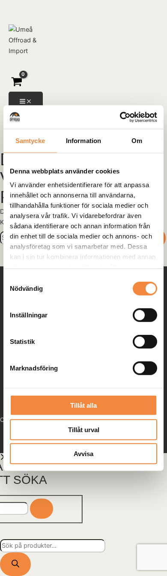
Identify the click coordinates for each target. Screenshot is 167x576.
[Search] (41, 508)
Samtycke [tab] (30, 140)
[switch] (145, 315)
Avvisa (83, 453)
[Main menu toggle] (26, 102)
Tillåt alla (83, 405)
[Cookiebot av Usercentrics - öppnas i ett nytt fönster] (120, 116)
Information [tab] (83, 140)
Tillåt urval (83, 429)
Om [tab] (136, 140)
